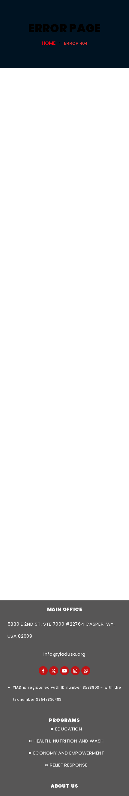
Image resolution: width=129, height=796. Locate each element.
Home (49, 43)
